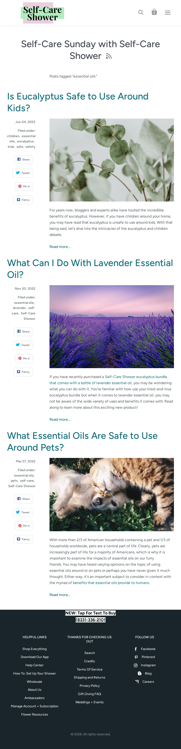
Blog (148, 673)
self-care (27, 481)
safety (30, 147)
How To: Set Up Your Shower (34, 673)
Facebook (148, 649)
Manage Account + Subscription (34, 706)
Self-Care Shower (21, 486)
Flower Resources (34, 714)
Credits (89, 661)
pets (14, 481)
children (13, 136)
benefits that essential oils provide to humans (111, 582)
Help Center (34, 665)
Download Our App (35, 657)
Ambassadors (35, 698)
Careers (148, 682)
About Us (34, 690)
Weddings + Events (89, 702)
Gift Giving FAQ (89, 694)
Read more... (60, 246)
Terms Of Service (90, 669)
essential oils (24, 303)
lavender (19, 308)
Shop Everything (34, 649)
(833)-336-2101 (91, 619)
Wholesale (34, 682)
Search (89, 653)
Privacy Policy (90, 686)
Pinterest (148, 657)
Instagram (148, 665)
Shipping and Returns (89, 677)
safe (19, 147)
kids (11, 147)
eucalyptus (25, 141)
